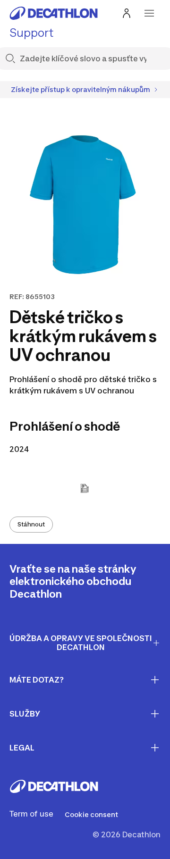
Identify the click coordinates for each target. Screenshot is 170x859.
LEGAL (21, 747)
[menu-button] (149, 13)
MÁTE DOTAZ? (36, 679)
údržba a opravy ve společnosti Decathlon (80, 643)
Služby (24, 713)
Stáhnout (31, 524)
